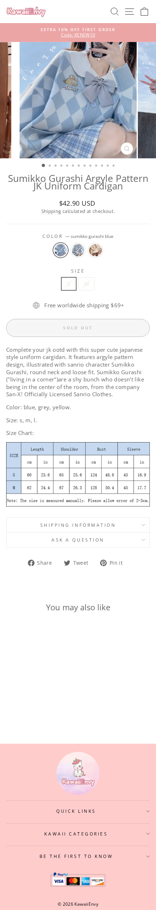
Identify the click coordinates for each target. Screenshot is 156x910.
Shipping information (78, 525)
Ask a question (78, 540)
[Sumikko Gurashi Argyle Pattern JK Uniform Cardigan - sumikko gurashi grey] (33, 710)
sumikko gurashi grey (78, 250)
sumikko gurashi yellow (95, 250)
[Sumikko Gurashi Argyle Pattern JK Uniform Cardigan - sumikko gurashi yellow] (42, 710)
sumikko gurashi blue (60, 250)
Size (78, 271)
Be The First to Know (76, 856)
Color (78, 236)
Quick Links (76, 811)
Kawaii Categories (76, 834)
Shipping (51, 211)
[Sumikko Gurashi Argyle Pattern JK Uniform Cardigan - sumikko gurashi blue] (25, 710)
